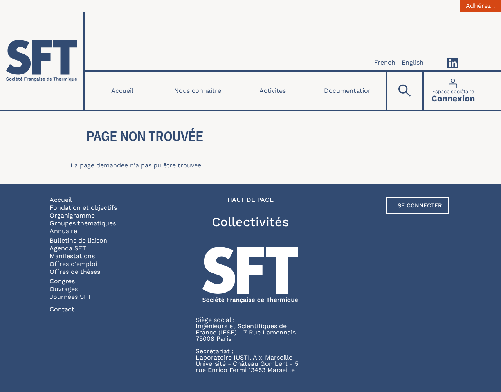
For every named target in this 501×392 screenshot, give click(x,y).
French (384, 62)
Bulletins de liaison (78, 240)
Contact (62, 309)
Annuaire (63, 231)
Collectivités (250, 222)
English (413, 62)
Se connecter (420, 205)
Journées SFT (71, 296)
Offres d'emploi (73, 264)
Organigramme (72, 215)
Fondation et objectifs (83, 207)
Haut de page (250, 200)
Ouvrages (64, 289)
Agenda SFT (68, 248)
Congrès (62, 281)
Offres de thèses (75, 271)
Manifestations (72, 256)
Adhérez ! (480, 6)
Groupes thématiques (83, 223)
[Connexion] (453, 91)
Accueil (122, 90)
